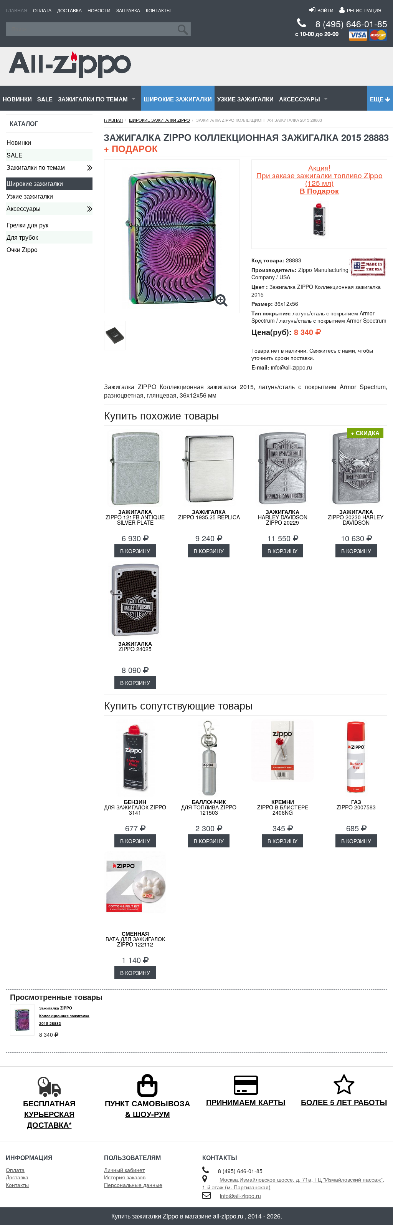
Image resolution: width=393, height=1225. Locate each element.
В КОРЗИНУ (135, 551)
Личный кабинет (124, 1170)
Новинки (17, 99)
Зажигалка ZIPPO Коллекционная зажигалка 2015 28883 (64, 1015)
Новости (99, 10)
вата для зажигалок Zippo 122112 (135, 939)
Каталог (24, 123)
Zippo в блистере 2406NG (282, 807)
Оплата (42, 10)
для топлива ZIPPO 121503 (208, 807)
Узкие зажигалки (245, 99)
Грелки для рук (27, 224)
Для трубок (22, 237)
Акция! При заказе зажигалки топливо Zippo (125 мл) (319, 179)
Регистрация (363, 10)
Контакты (158, 10)
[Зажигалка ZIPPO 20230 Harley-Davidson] (356, 468)
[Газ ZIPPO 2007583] (356, 758)
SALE (45, 99)
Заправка (128, 10)
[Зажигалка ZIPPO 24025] (135, 600)
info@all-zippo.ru (240, 1196)
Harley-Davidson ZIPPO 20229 (282, 517)
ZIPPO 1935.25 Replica (209, 514)
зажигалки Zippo (155, 1216)
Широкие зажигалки (178, 99)
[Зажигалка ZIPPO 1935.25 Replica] (209, 468)
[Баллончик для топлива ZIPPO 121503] (209, 758)
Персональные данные (133, 1185)
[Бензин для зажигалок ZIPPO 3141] (135, 758)
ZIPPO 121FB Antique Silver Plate (135, 517)
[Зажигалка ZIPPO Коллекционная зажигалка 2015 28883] (172, 238)
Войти (324, 10)
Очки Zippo (22, 249)
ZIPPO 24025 (135, 646)
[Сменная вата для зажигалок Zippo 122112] (135, 890)
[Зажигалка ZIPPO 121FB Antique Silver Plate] (135, 468)
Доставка (69, 10)
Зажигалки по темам (93, 99)
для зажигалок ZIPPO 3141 (135, 807)
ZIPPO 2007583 (356, 804)
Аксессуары (299, 99)
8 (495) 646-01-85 (351, 23)
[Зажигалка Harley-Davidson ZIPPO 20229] (282, 468)
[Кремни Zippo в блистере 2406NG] (282, 758)
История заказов (124, 1177)
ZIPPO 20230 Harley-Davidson (356, 517)
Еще (377, 99)
